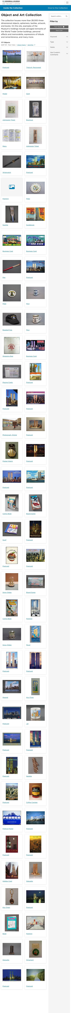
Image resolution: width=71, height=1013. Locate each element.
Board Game (30, 514)
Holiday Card (7, 881)
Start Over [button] (59, 30)
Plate (28, 199)
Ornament (30, 960)
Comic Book (7, 514)
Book (4, 934)
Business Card (8, 251)
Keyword (53, 37)
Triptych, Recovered (33, 67)
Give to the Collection (58, 8)
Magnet (5, 697)
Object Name (21, 45)
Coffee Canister (31, 802)
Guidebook (30, 225)
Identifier (30, 45)
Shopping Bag (8, 356)
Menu (5, 146)
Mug (27, 304)
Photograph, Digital (10, 435)
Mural (28, 645)
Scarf (4, 540)
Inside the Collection (12, 8)
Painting (6, 199)
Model (5, 94)
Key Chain (30, 697)
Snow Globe (7, 592)
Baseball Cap (7, 330)
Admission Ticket (9, 120)
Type (52, 42)
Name (52, 47)
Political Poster (8, 829)
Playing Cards (8, 382)
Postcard (6, 67)
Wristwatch (7, 172)
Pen (4, 277)
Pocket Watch (8, 461)
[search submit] (66, 16)
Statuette (29, 881)
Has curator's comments (55, 54)
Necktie (5, 225)
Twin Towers (58, 27)
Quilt (28, 94)
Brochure (29, 120)
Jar (27, 724)
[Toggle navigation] (67, 2)
